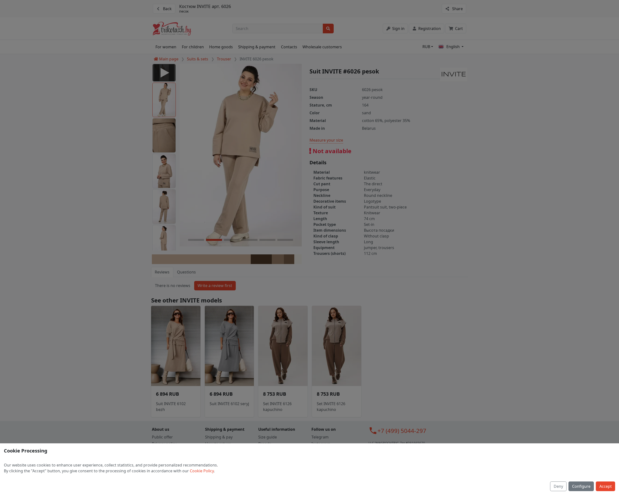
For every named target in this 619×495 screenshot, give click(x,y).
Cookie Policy (202, 470)
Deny (558, 486)
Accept (605, 486)
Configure (581, 486)
